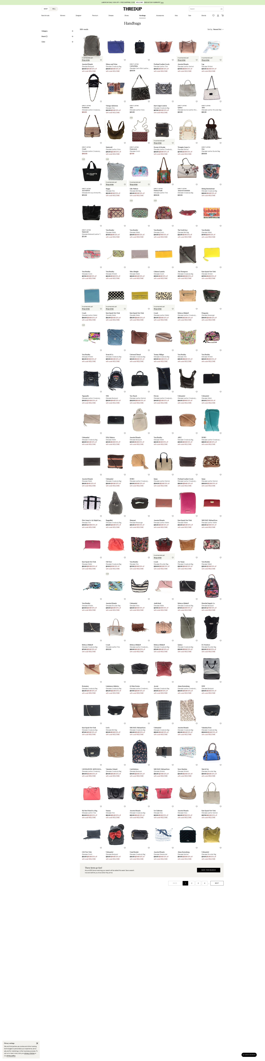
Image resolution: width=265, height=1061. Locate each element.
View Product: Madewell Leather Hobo (115, 135)
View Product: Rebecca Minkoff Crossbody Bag (187, 592)
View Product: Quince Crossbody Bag (187, 633)
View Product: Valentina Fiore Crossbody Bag (211, 716)
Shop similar (86, 60)
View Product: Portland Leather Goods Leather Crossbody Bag (187, 467)
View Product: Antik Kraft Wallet (163, 592)
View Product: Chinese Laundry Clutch (163, 260)
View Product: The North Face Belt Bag (187, 218)
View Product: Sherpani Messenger (139, 509)
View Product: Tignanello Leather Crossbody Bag (91, 384)
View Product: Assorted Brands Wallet (91, 467)
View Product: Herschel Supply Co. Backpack (211, 592)
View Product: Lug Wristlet (211, 52)
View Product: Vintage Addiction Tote (115, 94)
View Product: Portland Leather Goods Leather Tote (163, 52)
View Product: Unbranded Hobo (139, 592)
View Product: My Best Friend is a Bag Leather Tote (91, 799)
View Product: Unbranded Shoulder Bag (211, 840)
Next (217, 883)
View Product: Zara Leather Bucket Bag (211, 135)
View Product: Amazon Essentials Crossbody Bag (187, 177)
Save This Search (209, 870)
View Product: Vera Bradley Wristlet (115, 260)
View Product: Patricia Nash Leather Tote (163, 177)
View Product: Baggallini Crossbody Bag (115, 509)
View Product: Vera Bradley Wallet (115, 218)
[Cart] (223, 15)
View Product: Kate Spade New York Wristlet (211, 260)
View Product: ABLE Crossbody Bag (187, 426)
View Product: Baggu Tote (115, 177)
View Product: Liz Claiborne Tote (163, 799)
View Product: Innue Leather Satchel (163, 467)
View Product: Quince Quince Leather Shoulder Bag (187, 94)
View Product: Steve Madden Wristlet (187, 757)
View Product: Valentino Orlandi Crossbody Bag (115, 757)
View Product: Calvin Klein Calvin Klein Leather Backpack (139, 52)
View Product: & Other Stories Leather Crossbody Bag (139, 674)
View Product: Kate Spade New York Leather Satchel (211, 799)
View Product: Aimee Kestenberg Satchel (187, 840)
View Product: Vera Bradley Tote (187, 343)
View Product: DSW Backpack (211, 674)
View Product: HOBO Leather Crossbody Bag (211, 426)
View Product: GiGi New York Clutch (91, 840)
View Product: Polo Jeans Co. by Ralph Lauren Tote (91, 509)
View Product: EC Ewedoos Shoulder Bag (211, 633)
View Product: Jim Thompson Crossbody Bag (187, 260)
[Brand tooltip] (46, 36)
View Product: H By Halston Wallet (115, 426)
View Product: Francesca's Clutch (139, 135)
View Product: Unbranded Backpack (115, 840)
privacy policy (11, 1056)
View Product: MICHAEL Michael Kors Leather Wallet (211, 509)
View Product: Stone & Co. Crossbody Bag (115, 343)
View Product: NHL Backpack (115, 384)
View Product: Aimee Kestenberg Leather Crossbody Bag (187, 674)
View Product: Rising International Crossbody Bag (211, 177)
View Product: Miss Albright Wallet (139, 260)
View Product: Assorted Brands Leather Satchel (187, 52)
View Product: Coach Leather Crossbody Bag (91, 135)
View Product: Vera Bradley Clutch (163, 218)
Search (192, 9)
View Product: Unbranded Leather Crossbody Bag (187, 384)
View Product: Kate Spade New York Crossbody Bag (91, 716)
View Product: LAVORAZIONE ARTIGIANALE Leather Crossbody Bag (91, 757)
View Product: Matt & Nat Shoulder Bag (211, 757)
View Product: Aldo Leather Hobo (139, 94)
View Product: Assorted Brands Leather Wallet (163, 509)
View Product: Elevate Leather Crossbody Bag (163, 384)
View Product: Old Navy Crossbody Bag (115, 550)
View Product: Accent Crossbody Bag (163, 674)
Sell (54, 9)
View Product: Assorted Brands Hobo (187, 799)
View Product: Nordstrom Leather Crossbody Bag (91, 94)
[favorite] (101, 60)
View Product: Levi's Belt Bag (115, 716)
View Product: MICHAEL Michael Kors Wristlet (163, 757)
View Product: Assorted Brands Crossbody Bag (187, 716)
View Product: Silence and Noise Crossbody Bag (115, 52)
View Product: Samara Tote (115, 799)
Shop (46, 9)
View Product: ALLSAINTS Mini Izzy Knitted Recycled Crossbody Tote (91, 177)
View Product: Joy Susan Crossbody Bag (187, 550)
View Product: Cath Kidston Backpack (139, 757)
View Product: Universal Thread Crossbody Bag (139, 343)
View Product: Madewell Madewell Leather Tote (91, 218)
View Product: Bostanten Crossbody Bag (91, 674)
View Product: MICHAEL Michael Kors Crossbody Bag (139, 716)
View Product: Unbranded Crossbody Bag (91, 426)
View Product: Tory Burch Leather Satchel (139, 384)
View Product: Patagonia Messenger (211, 301)
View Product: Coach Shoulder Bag (163, 550)
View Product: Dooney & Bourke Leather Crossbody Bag (163, 135)
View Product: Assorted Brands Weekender (163, 840)
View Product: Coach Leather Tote (115, 633)
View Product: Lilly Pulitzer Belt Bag (139, 177)
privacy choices (29, 1053)
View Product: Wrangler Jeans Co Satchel (187, 135)
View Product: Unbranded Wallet (211, 384)
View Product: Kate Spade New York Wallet (115, 301)
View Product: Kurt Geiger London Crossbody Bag (163, 94)
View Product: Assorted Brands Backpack (91, 52)
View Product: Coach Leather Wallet (91, 301)
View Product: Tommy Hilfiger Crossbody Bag (163, 343)
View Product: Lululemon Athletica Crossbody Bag (115, 674)
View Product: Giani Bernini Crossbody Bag (139, 840)
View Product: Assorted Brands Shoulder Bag (115, 592)
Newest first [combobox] (217, 29)
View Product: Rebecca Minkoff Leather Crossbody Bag (187, 301)
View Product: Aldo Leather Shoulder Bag (211, 94)
